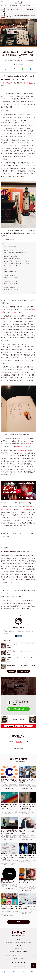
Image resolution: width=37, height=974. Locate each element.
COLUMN (24, 951)
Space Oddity (24, 60)
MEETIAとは (5, 955)
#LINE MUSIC (9, 726)
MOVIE (11, 942)
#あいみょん (19, 726)
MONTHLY (19, 741)
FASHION (26, 942)
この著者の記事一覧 (23, 671)
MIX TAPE (18, 951)
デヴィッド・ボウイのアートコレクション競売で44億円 (19, 10)
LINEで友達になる (18, 709)
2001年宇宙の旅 (24, 509)
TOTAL (26, 741)
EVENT (21, 948)
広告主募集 (32, 955)
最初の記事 (11, 671)
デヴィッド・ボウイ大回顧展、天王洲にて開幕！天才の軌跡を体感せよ (20, 15)
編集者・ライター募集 (18, 958)
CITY (30, 942)
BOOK (6, 5)
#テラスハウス (29, 726)
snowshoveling (19, 64)
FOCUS (18, 939)
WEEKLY (11, 741)
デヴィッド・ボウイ (8, 60)
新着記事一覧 (17, 955)
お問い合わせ (11, 955)
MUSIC (7, 942)
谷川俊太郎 (31, 60)
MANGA (12, 951)
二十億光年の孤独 (17, 60)
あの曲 (16, 312)
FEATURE (18, 945)
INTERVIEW (16, 948)
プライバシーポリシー (25, 955)
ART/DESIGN (16, 942)
